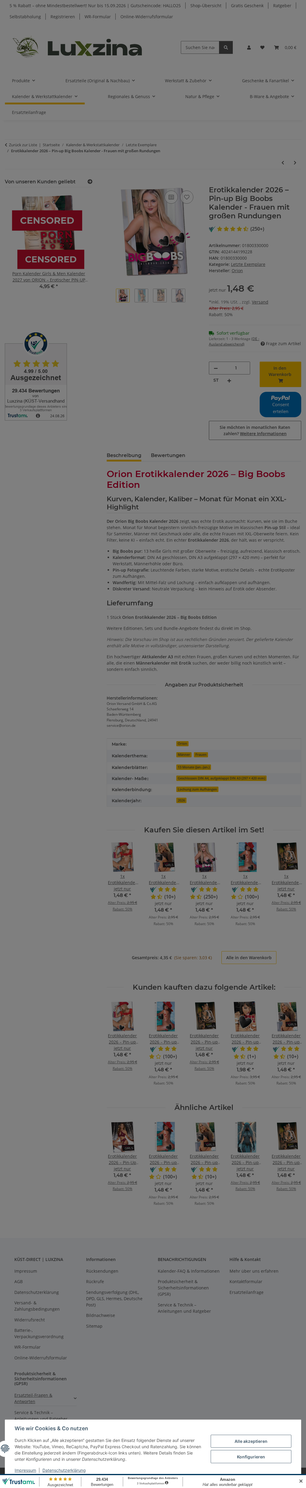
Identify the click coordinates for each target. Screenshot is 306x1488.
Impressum (25, 1470)
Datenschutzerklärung (64, 1470)
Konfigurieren (251, 1456)
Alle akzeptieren (251, 1441)
